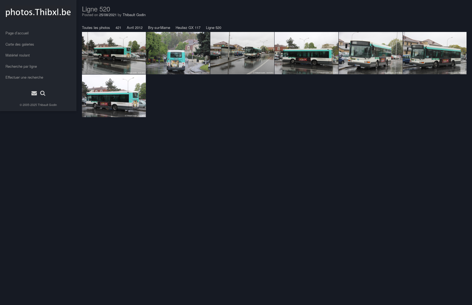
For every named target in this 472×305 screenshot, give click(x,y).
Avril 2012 (135, 27)
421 (118, 27)
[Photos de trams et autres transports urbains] (38, 12)
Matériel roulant (17, 55)
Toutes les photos (96, 27)
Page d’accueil (17, 32)
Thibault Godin (47, 104)
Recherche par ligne (21, 66)
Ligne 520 (213, 27)
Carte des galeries (19, 44)
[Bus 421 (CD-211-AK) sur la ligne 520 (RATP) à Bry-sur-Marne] (114, 53)
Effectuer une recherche (24, 77)
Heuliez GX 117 (188, 27)
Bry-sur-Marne (159, 27)
